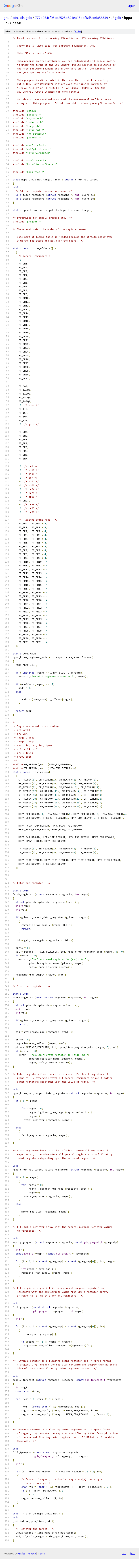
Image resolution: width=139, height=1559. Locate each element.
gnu (7, 17)
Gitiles (21, 1553)
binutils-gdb (22, 17)
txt (124, 1553)
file (78, 31)
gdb (118, 17)
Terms (42, 1553)
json (132, 1553)
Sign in (131, 5)
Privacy (32, 1553)
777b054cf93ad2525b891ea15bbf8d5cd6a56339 (71, 17)
